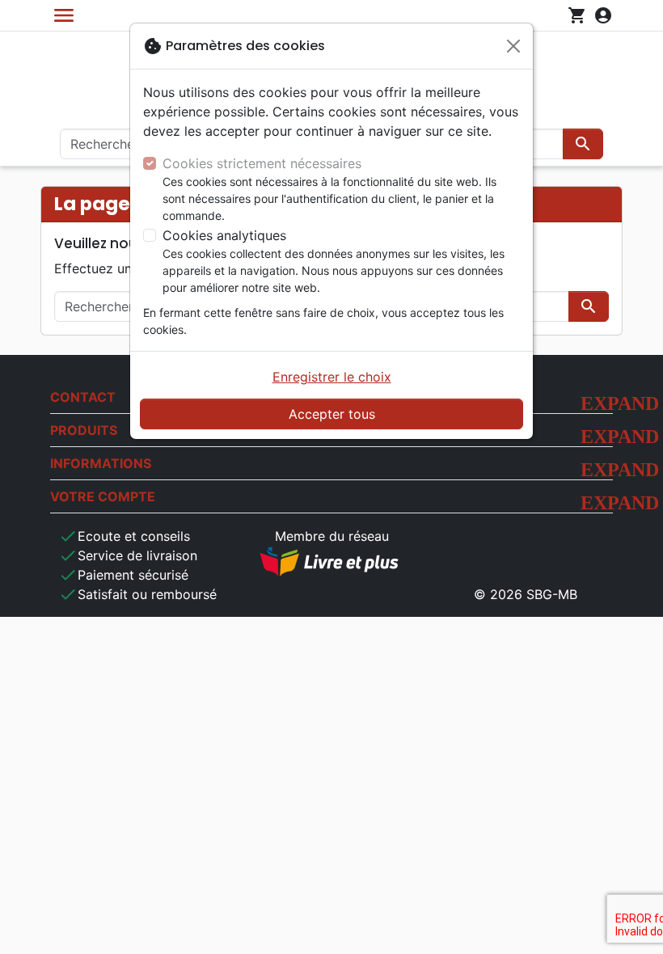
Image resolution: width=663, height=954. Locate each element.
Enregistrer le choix (331, 377)
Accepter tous (332, 414)
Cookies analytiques (224, 235)
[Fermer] (513, 46)
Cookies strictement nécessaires (262, 163)
